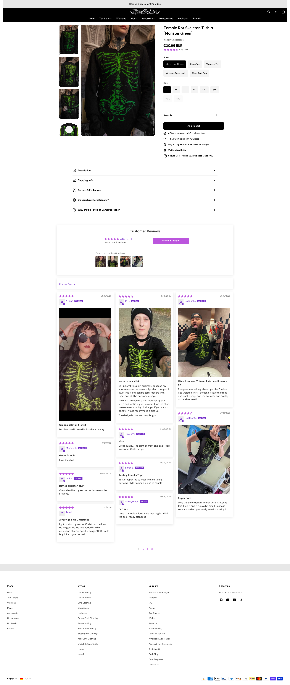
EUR (26, 678)
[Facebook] (227, 600)
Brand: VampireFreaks (174, 39)
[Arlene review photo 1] (85, 364)
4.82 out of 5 (127, 239)
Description (84, 170)
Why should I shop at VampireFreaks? (99, 209)
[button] (148, 549)
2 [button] (143, 549)
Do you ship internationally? (93, 200)
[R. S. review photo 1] (145, 342)
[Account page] (276, 12)
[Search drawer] (268, 12)
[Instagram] (221, 600)
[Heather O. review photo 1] (204, 459)
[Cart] (283, 12)
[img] (66, 296)
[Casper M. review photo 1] (204, 342)
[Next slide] (69, 129)
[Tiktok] (241, 600)
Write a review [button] (170, 240)
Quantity (167, 115)
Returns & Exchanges (89, 190)
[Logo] (145, 12)
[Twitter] (234, 600)
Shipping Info (85, 180)
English (10, 678)
